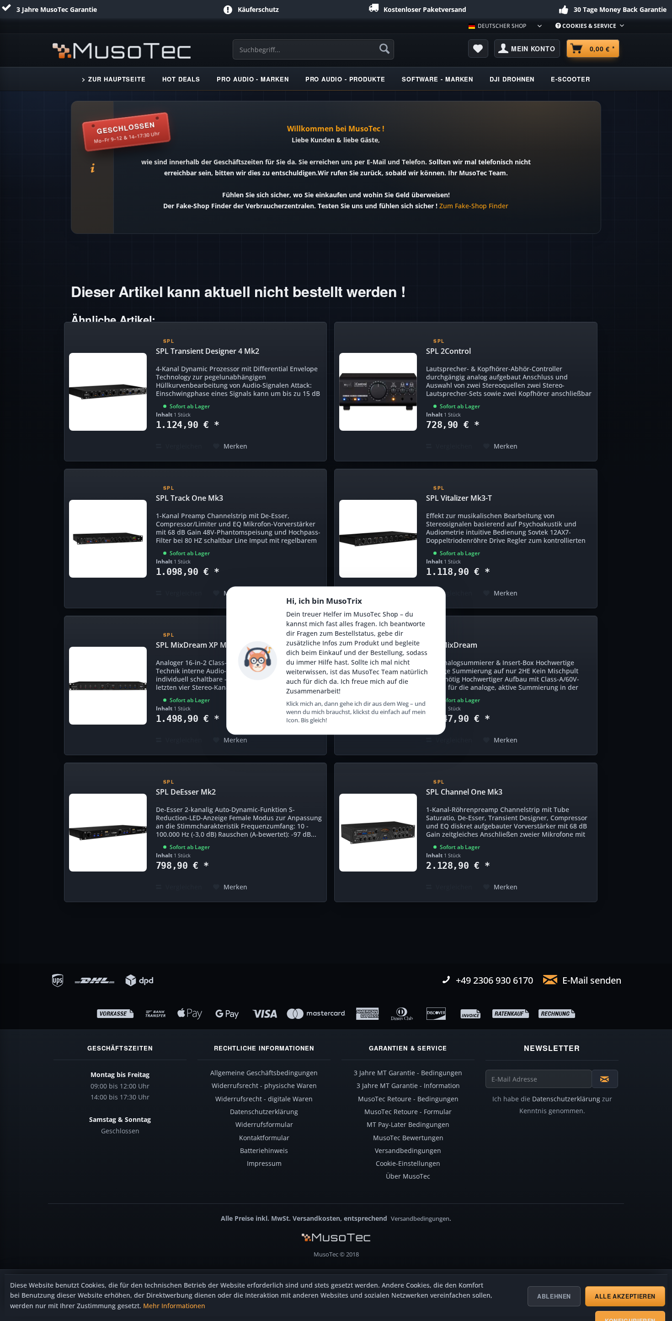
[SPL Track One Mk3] (108, 538)
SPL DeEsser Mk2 (186, 792)
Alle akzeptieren (625, 1296)
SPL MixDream (451, 645)
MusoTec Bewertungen (408, 1138)
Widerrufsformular (264, 1125)
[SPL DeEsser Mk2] (108, 832)
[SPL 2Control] (378, 391)
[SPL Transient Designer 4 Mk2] (108, 391)
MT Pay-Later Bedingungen (408, 1125)
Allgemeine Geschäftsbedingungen (264, 1073)
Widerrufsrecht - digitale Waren (264, 1099)
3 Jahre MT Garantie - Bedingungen (408, 1073)
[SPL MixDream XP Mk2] (108, 685)
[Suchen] (384, 48)
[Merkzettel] (478, 48)
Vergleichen (183, 446)
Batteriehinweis (264, 1151)
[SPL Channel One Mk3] (378, 832)
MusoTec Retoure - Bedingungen (408, 1099)
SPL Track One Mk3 (189, 498)
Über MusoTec (408, 1176)
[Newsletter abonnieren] (605, 1079)
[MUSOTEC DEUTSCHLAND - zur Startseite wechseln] (122, 50)
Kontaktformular (264, 1138)
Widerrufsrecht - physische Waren (264, 1086)
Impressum (264, 1163)
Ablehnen (554, 1296)
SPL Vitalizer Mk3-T (459, 498)
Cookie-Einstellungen (408, 1163)
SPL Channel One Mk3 (464, 792)
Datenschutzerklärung (264, 1112)
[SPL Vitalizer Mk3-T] (378, 538)
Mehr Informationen (174, 1306)
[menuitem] (586, 26)
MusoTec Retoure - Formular (408, 1112)
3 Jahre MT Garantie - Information (408, 1086)
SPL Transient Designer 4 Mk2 (207, 351)
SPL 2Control (448, 351)
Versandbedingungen (408, 1151)
